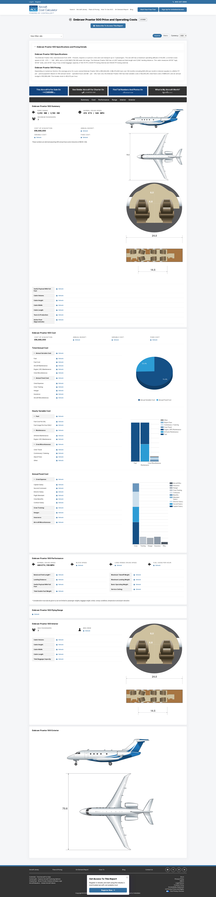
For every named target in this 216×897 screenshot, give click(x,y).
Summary (85, 100)
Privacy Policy (179, 879)
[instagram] (179, 869)
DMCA (182, 881)
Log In (31, 2)
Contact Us (149, 869)
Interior (123, 100)
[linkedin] (184, 869)
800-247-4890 (180, 2)
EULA (182, 877)
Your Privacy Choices (177, 891)
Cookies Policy (179, 885)
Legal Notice (180, 883)
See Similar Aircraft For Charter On (88, 89)
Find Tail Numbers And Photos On (128, 89)
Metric (165, 36)
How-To (101, 869)
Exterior (132, 100)
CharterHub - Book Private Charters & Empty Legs (45, 881)
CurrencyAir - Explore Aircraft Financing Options (45, 879)
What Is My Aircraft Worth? (167, 89)
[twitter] (173, 869)
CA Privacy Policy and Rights (174, 889)
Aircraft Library (81, 9)
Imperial (157, 36)
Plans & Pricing (94, 9)
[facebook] (167, 869)
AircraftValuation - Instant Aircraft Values (42, 883)
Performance (103, 100)
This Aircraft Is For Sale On (48, 89)
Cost (94, 100)
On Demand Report (121, 9)
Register (38, 2)
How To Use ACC (107, 9)
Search (72, 9)
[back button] (70, 20)
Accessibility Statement (176, 887)
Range (114, 100)
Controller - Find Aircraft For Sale (40, 877)
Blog (131, 9)
